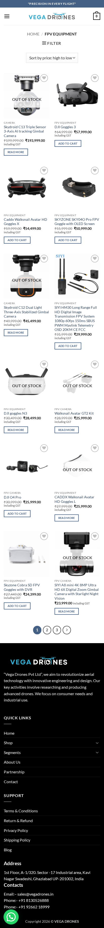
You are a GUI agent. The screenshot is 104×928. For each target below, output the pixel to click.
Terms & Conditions (21, 810)
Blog (8, 849)
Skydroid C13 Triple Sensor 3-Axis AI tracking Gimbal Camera (25, 131)
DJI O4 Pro (12, 497)
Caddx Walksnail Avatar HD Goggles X (25, 221)
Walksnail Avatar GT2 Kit (74, 413)
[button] (7, 16)
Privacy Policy (16, 830)
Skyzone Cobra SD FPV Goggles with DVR (22, 587)
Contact (11, 781)
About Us (12, 762)
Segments (12, 752)
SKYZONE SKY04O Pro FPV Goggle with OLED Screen (77, 221)
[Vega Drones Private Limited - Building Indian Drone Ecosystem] (52, 16)
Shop (8, 742)
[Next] (67, 630)
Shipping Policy (17, 839)
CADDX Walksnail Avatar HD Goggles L (74, 499)
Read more (16, 152)
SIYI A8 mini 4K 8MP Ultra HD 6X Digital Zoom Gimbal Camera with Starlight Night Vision (77, 591)
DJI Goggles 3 (65, 127)
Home (33, 33)
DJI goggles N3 (15, 413)
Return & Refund (18, 820)
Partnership (14, 771)
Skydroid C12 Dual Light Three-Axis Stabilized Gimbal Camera (26, 311)
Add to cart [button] (68, 143)
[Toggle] (97, 743)
